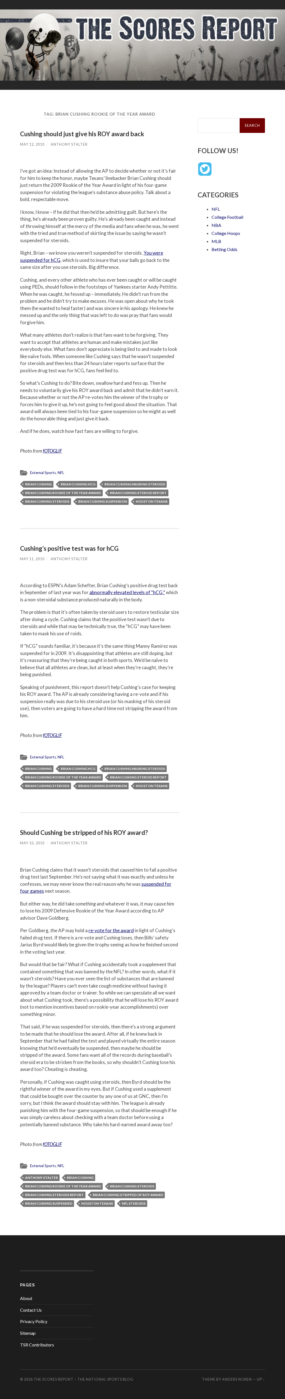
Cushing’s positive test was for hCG (69, 548)
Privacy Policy (33, 1321)
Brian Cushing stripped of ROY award (128, 1195)
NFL (61, 472)
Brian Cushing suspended (48, 1203)
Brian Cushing (38, 484)
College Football (227, 217)
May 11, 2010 (32, 559)
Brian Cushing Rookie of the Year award (63, 493)
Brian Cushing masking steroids (134, 484)
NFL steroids (134, 1203)
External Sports (43, 472)
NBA (216, 225)
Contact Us (31, 1310)
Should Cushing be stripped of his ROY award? (84, 832)
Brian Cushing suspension (102, 501)
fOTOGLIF (52, 451)
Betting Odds (224, 249)
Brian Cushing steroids (47, 501)
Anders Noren (237, 1379)
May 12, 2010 (32, 144)
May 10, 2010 (32, 843)
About (26, 1298)
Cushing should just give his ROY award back (82, 134)
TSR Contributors (37, 1344)
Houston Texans (152, 501)
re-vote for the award (111, 930)
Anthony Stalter (69, 144)
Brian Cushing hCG (78, 484)
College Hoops (226, 233)
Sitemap (28, 1333)
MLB (216, 241)
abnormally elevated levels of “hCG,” (127, 592)
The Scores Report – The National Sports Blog (83, 1379)
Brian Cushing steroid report (138, 493)
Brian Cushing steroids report (54, 1195)
